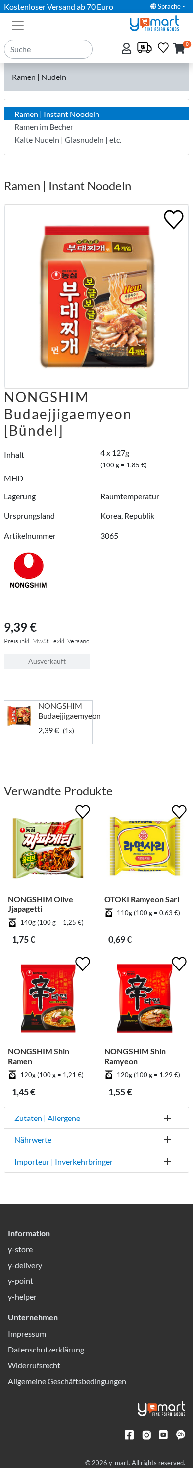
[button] (179, 49)
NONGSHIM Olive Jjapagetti (40, 903)
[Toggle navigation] (18, 24)
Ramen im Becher (43, 126)
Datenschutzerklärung (46, 1349)
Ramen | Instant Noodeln (56, 113)
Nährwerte (32, 1139)
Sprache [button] (168, 6)
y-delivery (25, 1265)
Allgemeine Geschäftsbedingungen (67, 1381)
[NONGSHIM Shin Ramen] (48, 1000)
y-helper (22, 1296)
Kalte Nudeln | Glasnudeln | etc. (67, 139)
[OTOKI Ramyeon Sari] (144, 848)
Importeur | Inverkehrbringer (63, 1161)
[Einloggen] (127, 49)
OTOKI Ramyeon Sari (141, 899)
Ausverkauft (47, 661)
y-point (20, 1280)
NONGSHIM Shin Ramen (38, 1055)
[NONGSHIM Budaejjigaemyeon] (21, 716)
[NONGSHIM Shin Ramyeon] (144, 1000)
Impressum (27, 1333)
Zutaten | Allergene (47, 1117)
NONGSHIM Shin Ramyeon (135, 1055)
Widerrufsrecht (34, 1365)
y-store (20, 1249)
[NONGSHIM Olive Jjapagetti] (48, 848)
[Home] (158, 22)
